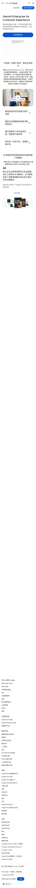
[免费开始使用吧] (28, 8)
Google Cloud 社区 (7, 859)
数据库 (4, 737)
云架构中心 (5, 795)
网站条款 (19, 872)
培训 (3, 798)
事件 (3, 831)
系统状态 (4, 810)
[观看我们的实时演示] (18, 259)
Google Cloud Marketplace (9, 783)
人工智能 (4, 746)
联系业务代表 (6, 822)
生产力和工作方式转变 (8, 753)
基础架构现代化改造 (8, 734)
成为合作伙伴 (6, 828)
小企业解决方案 (6, 762)
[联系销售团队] (18, 35)
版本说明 (4, 814)
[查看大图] (18, 47)
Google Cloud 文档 (7, 776)
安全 (3, 749)
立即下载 (17, 193)
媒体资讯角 (5, 841)
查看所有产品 (6, 726)
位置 (3, 699)
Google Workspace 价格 (9, 723)
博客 (3, 711)
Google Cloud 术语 (8, 875)
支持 (3, 789)
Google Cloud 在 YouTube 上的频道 (12, 844)
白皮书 (4, 708)
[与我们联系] (16, 8)
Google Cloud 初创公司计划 (10, 807)
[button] (18, 113)
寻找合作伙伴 (6, 825)
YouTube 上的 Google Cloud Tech (12, 847)
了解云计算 (5, 786)
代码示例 (4, 792)
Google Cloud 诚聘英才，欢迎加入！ (12, 856)
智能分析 (4, 743)
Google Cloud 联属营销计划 (10, 773)
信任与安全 (5, 686)
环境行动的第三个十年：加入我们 (14, 866)
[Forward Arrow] (30, 328)
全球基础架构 (6, 696)
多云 (3, 692)
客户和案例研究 (6, 702)
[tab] (10, 524)
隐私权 (13, 872)
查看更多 (17, 611)
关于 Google (5, 872)
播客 (3, 834)
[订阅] (20, 879)
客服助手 (8, 332)
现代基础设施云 (6, 689)
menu (3, 3)
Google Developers (7, 804)
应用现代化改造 (6, 740)
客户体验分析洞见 (11, 337)
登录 (33, 3)
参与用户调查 (6, 853)
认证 (3, 801)
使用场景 (26, 18)
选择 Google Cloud (7, 683)
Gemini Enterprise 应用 (13, 328)
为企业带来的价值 (12, 18)
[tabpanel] (18, 572)
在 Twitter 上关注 (7, 850)
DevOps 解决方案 (7, 759)
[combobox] (8, 884)
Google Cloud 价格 (7, 719)
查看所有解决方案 (7, 765)
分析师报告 (5, 705)
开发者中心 (5, 837)
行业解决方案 (6, 756)
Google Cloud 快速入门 (8, 780)
